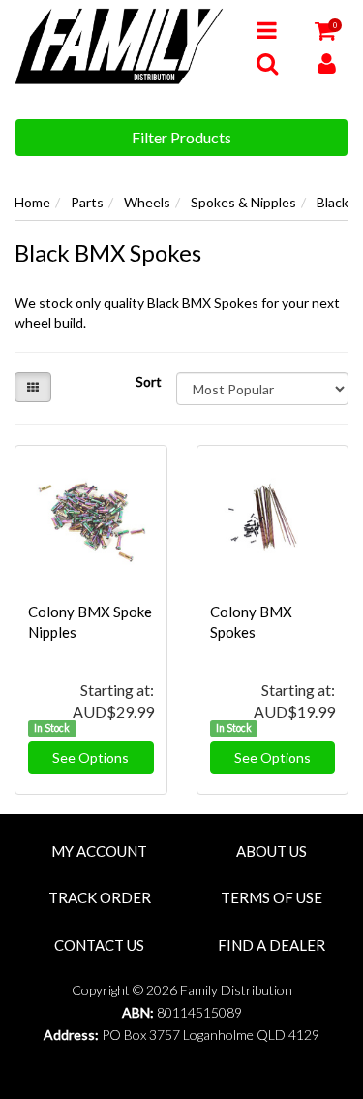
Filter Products (181, 137)
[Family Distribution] (121, 45)
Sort (149, 381)
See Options (90, 757)
